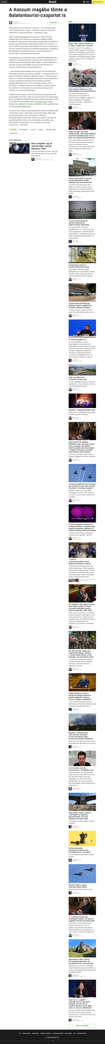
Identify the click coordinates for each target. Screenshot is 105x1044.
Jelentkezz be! (99, 1)
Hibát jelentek (27, 1033)
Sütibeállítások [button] (81, 1033)
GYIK (20, 1033)
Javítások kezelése (45, 1033)
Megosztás (54, 22)
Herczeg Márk (16, 22)
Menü (5, 1)
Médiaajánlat (68, 1033)
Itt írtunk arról (41, 101)
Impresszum (35, 1033)
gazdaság (15, 23)
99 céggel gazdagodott (22, 106)
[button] (13, 129)
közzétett (24, 37)
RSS (75, 1033)
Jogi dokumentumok (57, 1033)
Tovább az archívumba (82, 1025)
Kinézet (88, 1)
